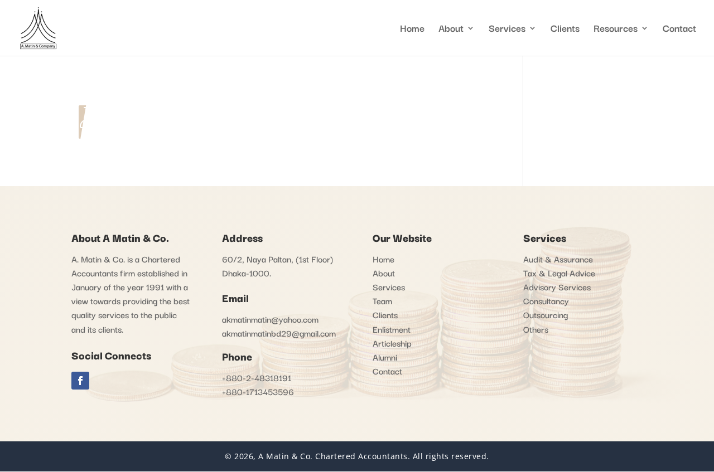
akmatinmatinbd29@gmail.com (279, 332)
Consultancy (546, 300)
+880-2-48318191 (256, 377)
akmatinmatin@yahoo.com (270, 318)
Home (412, 29)
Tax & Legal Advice (559, 272)
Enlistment (392, 328)
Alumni (385, 356)
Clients (565, 29)
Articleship (392, 342)
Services (507, 29)
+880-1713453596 (258, 391)
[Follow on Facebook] (80, 381)
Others (535, 328)
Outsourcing (545, 314)
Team (382, 300)
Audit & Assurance (558, 258)
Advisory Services (557, 286)
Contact (679, 29)
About (384, 272)
